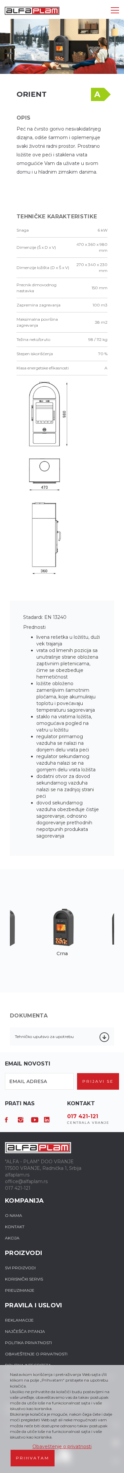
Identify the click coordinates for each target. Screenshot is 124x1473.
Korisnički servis (24, 1279)
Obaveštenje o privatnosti (62, 1446)
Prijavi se (98, 1081)
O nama (13, 1215)
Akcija (12, 1237)
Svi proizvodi (20, 1267)
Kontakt (14, 1226)
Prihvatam (32, 1457)
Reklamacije (19, 1320)
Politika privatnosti (28, 1342)
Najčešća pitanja (25, 1331)
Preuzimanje (19, 1290)
